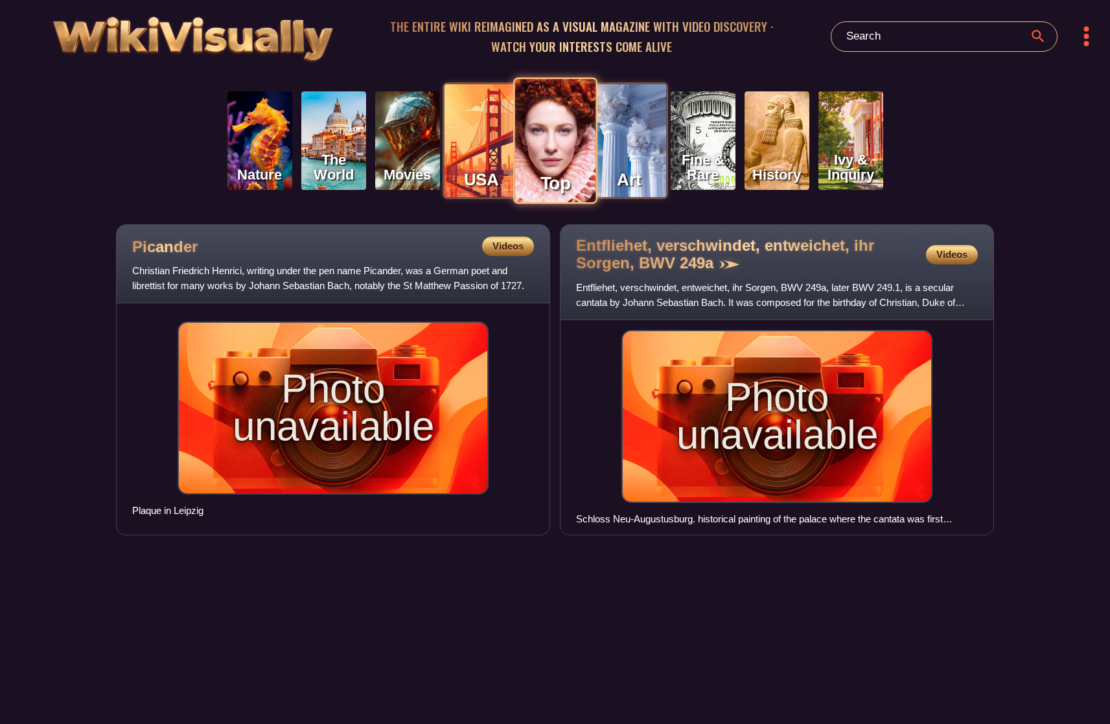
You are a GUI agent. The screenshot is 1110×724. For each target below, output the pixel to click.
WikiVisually (153, 33)
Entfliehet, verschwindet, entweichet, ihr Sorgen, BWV (725, 254)
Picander (165, 246)
